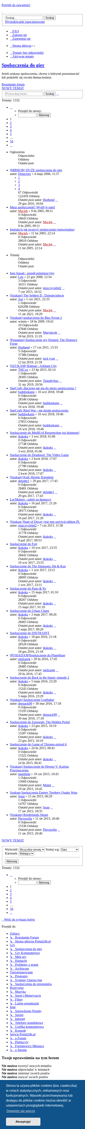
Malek (47, 785)
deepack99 (25, 703)
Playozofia (25, 818)
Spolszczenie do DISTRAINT (30, 633)
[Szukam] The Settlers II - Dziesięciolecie (37, 295)
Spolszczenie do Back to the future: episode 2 (39, 677)
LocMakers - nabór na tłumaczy (30, 499)
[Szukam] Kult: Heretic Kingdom (31, 477)
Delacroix (24, 174)
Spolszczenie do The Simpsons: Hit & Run (38, 566)
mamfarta (24, 774)
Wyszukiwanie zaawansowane (25, 21)
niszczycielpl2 (52, 288)
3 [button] (11, 126)
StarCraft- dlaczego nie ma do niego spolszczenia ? (43, 388)
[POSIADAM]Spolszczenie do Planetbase (37, 655)
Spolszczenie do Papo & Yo (28, 588)
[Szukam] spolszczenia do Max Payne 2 (36, 317)
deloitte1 (23, 481)
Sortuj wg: (53, 849)
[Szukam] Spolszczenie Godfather (32, 700)
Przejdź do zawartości (16, 5)
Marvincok (50, 332)
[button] (11, 107)
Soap (21, 796)
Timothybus (50, 381)
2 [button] (11, 122)
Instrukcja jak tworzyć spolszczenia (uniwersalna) (42, 229)
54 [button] (11, 141)
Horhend (48, 200)
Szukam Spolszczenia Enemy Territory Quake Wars (43, 792)
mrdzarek (24, 659)
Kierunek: (12, 853)
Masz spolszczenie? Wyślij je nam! (32, 207)
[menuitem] (14, 31)
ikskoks (23, 436)
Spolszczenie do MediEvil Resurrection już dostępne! (44, 432)
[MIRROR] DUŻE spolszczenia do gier (36, 170)
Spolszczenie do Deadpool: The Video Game (39, 455)
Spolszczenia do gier (23, 65)
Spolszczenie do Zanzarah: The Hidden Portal (40, 722)
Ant (20, 299)
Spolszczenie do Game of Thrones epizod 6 (38, 744)
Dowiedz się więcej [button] (21, 1111)
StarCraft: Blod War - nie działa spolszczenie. (39, 410)
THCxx (23, 369)
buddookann (26, 392)
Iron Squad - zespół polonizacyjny (32, 273)
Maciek (23, 211)
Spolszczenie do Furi (23, 544)
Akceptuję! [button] (23, 1121)
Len (20, 277)
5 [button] (11, 134)
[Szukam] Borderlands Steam (29, 815)
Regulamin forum (13, 84)
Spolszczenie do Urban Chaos (29, 611)
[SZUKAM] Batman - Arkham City (33, 366)
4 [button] (11, 130)
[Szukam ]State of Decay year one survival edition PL (45, 521)
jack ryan (49, 358)
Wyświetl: (12, 849)
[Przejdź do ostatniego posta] (56, 200)
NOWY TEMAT (13, 88)
